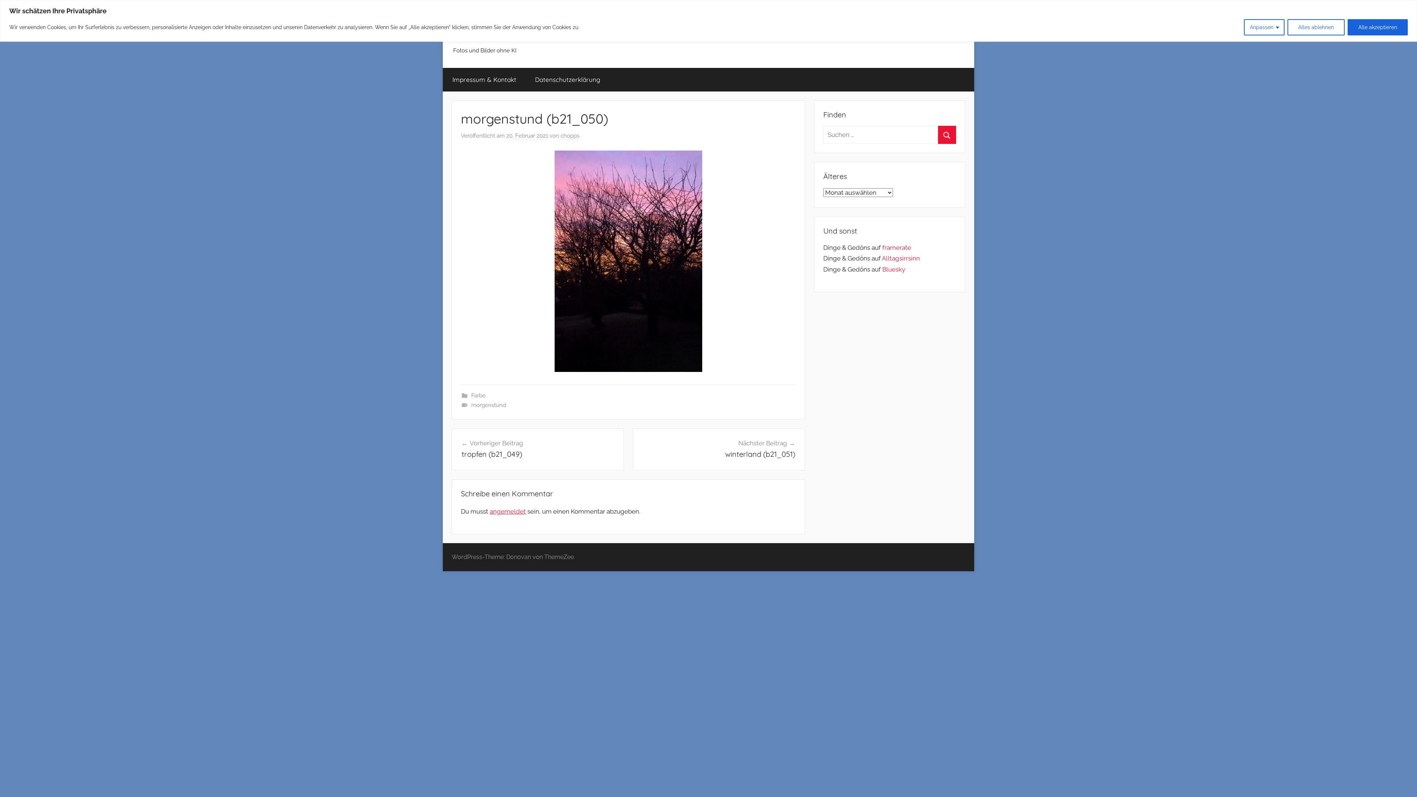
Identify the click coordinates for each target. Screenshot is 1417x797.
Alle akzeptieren (1377, 27)
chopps (570, 135)
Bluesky (893, 269)
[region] (708, 21)
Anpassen (1261, 27)
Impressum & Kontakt (484, 79)
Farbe (478, 395)
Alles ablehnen (1316, 27)
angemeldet (508, 511)
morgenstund (488, 405)
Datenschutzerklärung (567, 79)
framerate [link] (896, 247)
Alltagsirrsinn (901, 258)
